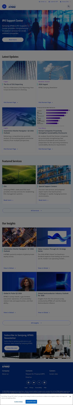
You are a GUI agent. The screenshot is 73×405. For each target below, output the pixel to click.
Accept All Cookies (31, 401)
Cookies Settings (18, 401)
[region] (36, 399)
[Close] (70, 396)
